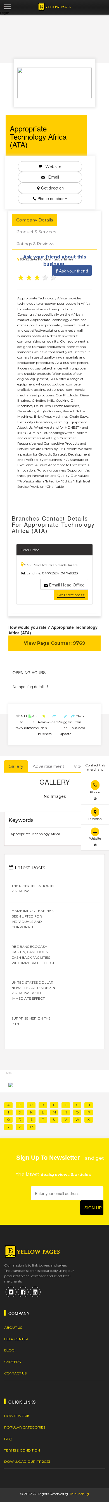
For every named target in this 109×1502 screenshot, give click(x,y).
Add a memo (33, 722)
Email (52, 177)
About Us (13, 1327)
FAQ (8, 1439)
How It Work (16, 1416)
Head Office (30, 550)
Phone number (50, 198)
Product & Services (36, 231)
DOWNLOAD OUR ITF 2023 (27, 1461)
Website (51, 166)
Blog (9, 1350)
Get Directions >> (71, 595)
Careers (12, 1362)
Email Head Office (66, 585)
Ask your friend (73, 271)
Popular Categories (24, 1427)
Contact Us (15, 1373)
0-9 (31, 1127)
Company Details (34, 220)
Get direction (52, 188)
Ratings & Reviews (35, 243)
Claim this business (78, 722)
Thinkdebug (79, 1494)
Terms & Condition (22, 1450)
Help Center (16, 1339)
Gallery (16, 766)
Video (80, 766)
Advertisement (48, 766)
